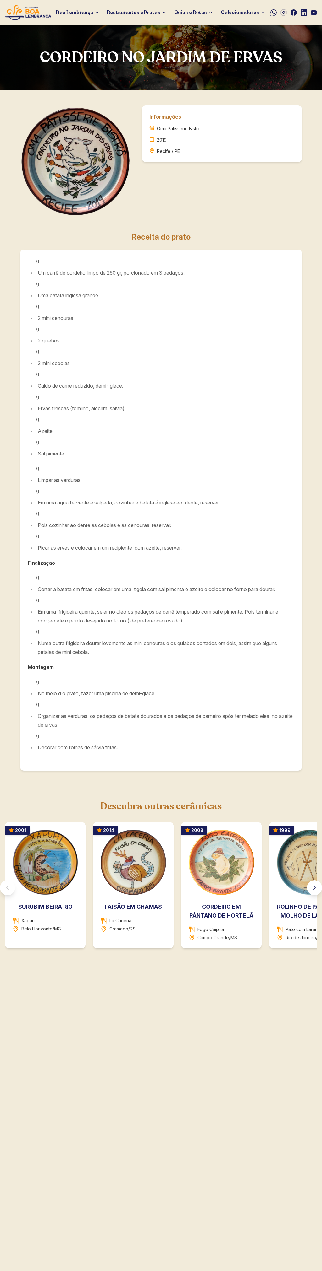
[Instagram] (283, 12)
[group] (161, 887)
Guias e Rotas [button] (190, 12)
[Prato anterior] (7, 887)
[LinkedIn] (304, 12)
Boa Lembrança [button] (74, 12)
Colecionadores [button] (240, 12)
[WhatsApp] (273, 12)
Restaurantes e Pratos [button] (133, 12)
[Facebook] (294, 12)
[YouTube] (314, 12)
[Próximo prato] (314, 887)
